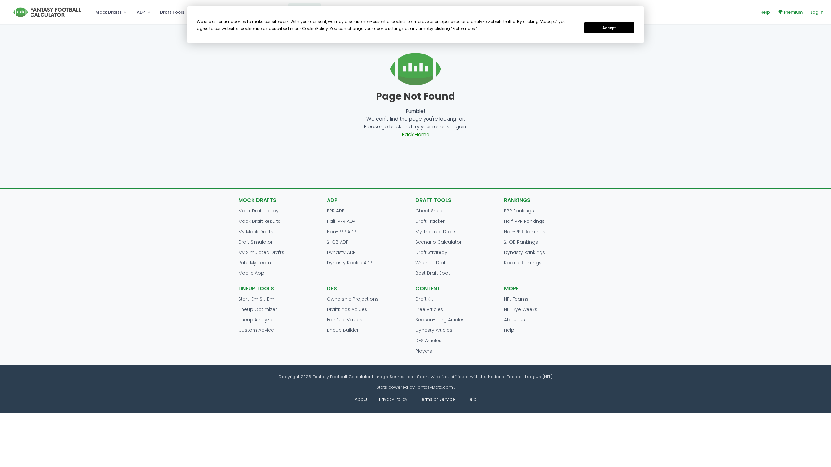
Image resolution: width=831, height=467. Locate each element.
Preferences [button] (464, 28)
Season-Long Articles (440, 320)
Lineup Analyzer (256, 320)
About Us (514, 320)
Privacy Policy (393, 399)
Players (424, 351)
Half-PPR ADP (341, 221)
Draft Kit (424, 299)
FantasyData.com (435, 387)
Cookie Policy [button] (315, 28)
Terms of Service (437, 399)
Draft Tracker (430, 221)
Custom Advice (256, 330)
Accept (609, 28)
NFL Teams (516, 299)
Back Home (415, 134)
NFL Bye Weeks (520, 309)
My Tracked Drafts (436, 231)
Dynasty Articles (434, 330)
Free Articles (429, 309)
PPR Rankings (519, 211)
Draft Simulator (255, 242)
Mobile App (251, 273)
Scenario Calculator (439, 242)
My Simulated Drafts (261, 252)
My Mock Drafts (255, 231)
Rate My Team (254, 262)
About (361, 399)
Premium (793, 12)
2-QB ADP (338, 242)
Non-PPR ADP (341, 231)
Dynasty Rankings (524, 252)
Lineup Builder (343, 330)
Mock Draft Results (259, 221)
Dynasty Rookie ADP (349, 262)
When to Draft (431, 262)
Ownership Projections (352, 299)
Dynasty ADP (341, 252)
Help (765, 12)
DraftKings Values (347, 309)
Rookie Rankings (522, 262)
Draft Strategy (431, 252)
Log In (817, 12)
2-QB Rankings (521, 242)
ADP (141, 12)
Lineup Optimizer (257, 309)
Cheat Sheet (430, 211)
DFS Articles (428, 340)
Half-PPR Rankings (524, 221)
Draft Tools (172, 12)
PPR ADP (336, 211)
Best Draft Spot (433, 273)
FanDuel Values (344, 320)
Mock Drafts (108, 12)
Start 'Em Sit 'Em (256, 299)
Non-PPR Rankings (524, 231)
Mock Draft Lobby (258, 211)
